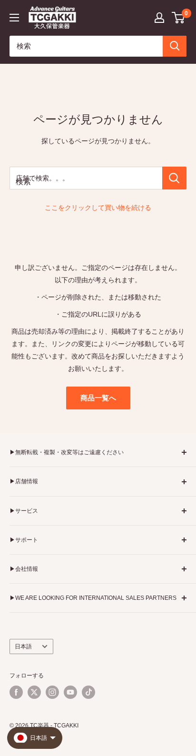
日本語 (23, 646)
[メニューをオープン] (14, 17)
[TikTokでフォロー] (88, 692)
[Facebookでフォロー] (16, 692)
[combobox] (86, 46)
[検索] (174, 46)
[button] (179, 17)
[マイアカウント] (159, 17)
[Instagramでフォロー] (52, 692)
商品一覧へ (98, 398)
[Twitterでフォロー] (34, 692)
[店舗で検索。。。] (174, 178)
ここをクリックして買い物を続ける (98, 207)
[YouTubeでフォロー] (70, 692)
